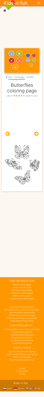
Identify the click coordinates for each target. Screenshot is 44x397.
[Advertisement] (22, 22)
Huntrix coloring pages (22, 296)
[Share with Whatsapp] (34, 60)
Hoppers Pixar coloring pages (22, 298)
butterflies (30, 77)
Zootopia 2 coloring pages (22, 293)
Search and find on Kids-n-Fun (22, 360)
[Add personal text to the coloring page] (11, 53)
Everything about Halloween (22, 335)
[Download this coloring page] (15, 67)
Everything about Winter (22, 343)
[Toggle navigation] (39, 3)
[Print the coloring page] (19, 60)
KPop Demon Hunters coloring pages (22, 318)
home (9, 77)
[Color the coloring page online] (11, 60)
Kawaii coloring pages (22, 284)
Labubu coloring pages (22, 287)
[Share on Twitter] (28, 60)
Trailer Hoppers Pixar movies (22, 321)
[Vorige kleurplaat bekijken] (9, 133)
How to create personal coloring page (22, 354)
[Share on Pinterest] (34, 55)
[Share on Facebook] (28, 55)
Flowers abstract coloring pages (22, 315)
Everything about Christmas (22, 340)
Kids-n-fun (15, 3)
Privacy (22, 374)
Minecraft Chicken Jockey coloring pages (22, 310)
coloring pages (19, 77)
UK (30, 388)
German (20, 388)
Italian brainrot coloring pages (22, 307)
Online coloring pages (22, 357)
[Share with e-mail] (31, 65)
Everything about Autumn (22, 337)
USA (38, 388)
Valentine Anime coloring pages (22, 312)
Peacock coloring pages (22, 290)
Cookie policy (22, 371)
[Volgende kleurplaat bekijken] (35, 133)
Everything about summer (22, 332)
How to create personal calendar (22, 351)
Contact (22, 368)
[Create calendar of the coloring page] (19, 53)
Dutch (8, 388)
